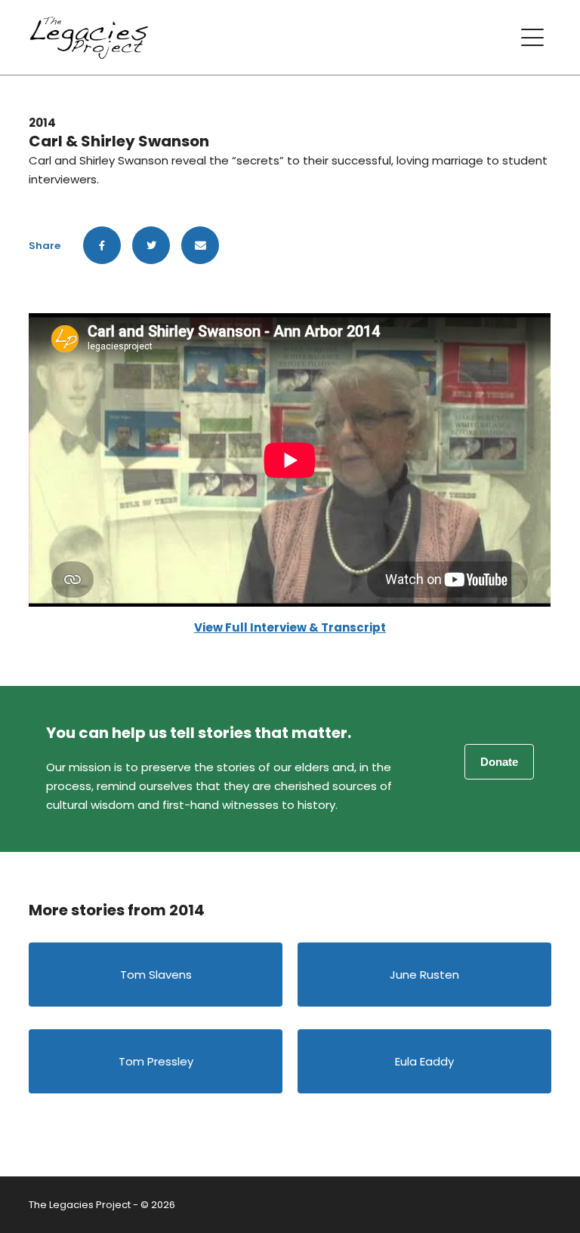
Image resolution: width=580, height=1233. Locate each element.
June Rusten (424, 974)
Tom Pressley (156, 1061)
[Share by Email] (200, 245)
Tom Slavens (156, 974)
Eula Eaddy (424, 1061)
